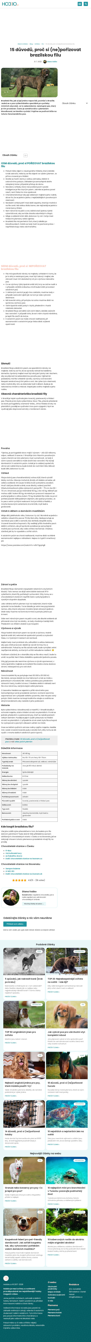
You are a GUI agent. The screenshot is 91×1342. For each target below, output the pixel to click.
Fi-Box (8, 850)
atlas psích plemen (23, 741)
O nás (50, 1301)
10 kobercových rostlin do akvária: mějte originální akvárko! (66, 1241)
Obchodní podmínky (52, 1288)
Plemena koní (54, 1316)
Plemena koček (55, 1313)
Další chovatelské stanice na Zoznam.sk (24, 874)
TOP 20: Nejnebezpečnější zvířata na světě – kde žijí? (65, 980)
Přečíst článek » (11, 996)
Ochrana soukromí (56, 1295)
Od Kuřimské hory (14, 853)
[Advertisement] (45, 24)
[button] (80, 4)
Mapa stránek (54, 1292)
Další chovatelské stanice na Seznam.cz (24, 858)
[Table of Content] (26, 155)
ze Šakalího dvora (14, 856)
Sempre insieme (13, 868)
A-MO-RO (10, 871)
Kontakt (51, 1298)
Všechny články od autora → (34, 904)
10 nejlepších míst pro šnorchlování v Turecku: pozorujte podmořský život (66, 1191)
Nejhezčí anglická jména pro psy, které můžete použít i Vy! (22, 1084)
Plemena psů (54, 1310)
